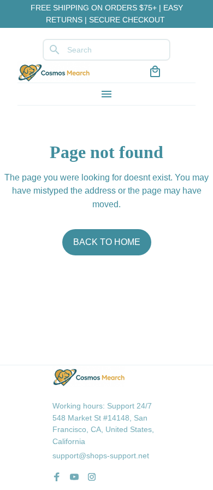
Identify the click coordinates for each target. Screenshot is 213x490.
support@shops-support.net (100, 455)
